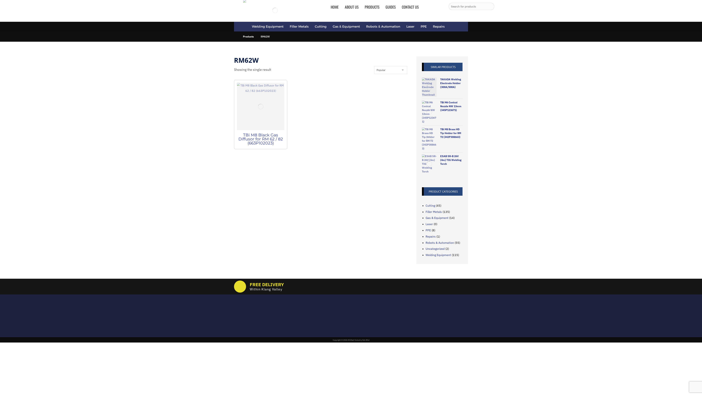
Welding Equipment (438, 255)
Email (237, 309)
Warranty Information (334, 324)
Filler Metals (434, 212)
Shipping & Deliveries (333, 318)
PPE (428, 230)
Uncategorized (435, 249)
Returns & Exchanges (334, 313)
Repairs (431, 236)
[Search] (490, 6)
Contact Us (327, 329)
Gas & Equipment (437, 218)
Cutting (430, 205)
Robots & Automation (440, 242)
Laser (429, 224)
